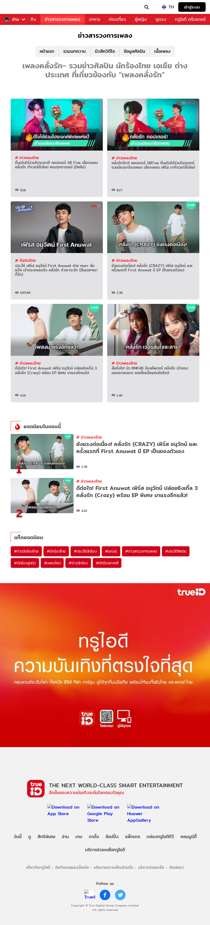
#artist (111, 551)
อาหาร (94, 19)
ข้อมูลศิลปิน (134, 51)
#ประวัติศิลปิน (175, 551)
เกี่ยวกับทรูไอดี (38, 867)
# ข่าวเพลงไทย (27, 158)
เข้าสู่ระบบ (192, 7)
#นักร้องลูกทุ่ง (25, 563)
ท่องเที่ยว (117, 19)
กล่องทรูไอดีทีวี (160, 836)
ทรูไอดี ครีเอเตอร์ (190, 19)
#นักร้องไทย (56, 551)
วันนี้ (18, 836)
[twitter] (120, 894)
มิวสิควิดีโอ (105, 51)
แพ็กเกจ (132, 836)
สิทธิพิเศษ (46, 836)
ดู (29, 836)
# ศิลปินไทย (25, 260)
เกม (78, 836)
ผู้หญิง (141, 19)
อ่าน (15, 19)
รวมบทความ (74, 51)
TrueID (15, 7)
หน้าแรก (47, 51)
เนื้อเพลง (162, 51)
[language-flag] (164, 7)
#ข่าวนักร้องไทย (26, 551)
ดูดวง (161, 19)
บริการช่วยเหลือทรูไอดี (105, 849)
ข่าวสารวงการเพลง (62, 19)
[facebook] (105, 894)
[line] (89, 894)
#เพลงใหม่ (52, 563)
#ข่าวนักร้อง (78, 563)
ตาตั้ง (94, 836)
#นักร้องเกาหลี (107, 563)
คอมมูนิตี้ (188, 836)
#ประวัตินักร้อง (85, 551)
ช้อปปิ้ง (112, 836)
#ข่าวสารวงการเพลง (141, 551)
